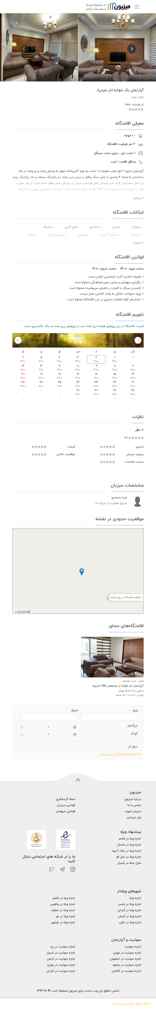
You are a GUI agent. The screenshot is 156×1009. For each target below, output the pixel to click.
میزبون (135, 792)
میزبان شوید (133, 811)
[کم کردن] (21, 727)
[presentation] (24, 48)
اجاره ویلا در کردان (129, 910)
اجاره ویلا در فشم (130, 839)
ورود (135, 710)
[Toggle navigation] (137, 6)
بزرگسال (132, 726)
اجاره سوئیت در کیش (61, 959)
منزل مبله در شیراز (129, 863)
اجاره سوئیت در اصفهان (125, 959)
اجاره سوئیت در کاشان (126, 971)
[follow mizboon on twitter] (51, 869)
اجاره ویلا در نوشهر (63, 922)
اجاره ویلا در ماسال (129, 845)
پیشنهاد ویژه (130, 832)
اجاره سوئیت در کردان (60, 971)
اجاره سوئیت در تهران (127, 953)
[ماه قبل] (138, 340)
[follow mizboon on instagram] (72, 869)
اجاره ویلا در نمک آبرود (126, 851)
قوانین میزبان (66, 805)
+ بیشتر (138, 198)
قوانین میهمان (65, 811)
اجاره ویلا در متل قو (128, 857)
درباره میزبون (132, 799)
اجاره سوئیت (132, 947)
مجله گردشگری (65, 799)
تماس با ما (134, 805)
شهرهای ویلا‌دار (129, 891)
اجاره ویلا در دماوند (63, 910)
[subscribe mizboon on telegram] (62, 869)
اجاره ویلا (135, 898)
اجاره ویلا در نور (65, 916)
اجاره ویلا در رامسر (129, 904)
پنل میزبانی (134, 817)
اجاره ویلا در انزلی (130, 922)
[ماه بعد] (18, 340)
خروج (74, 710)
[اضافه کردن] (75, 727)
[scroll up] (78, 780)
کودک (134, 734)
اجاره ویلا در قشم (64, 898)
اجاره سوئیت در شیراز (61, 953)
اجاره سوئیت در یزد (62, 947)
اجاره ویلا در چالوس (62, 904)
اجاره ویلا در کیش (129, 916)
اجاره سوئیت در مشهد (126, 965)
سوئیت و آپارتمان (126, 940)
